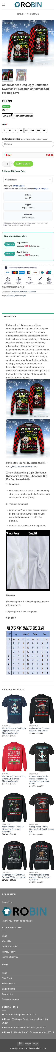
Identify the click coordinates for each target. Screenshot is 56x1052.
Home (20, 14)
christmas (10, 296)
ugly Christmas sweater (21, 466)
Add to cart (23, 164)
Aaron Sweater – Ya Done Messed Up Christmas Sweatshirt (13, 829)
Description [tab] (10, 316)
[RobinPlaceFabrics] (28, 4)
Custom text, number (11, 139)
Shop (4, 936)
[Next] (49, 43)
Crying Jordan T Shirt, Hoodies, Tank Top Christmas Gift (41, 829)
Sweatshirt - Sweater (28, 291)
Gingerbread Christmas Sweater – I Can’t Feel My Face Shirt (39, 877)
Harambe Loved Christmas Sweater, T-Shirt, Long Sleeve (14, 876)
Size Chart (7, 978)
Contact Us (7, 994)
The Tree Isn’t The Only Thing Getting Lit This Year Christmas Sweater (14, 778)
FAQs (4, 973)
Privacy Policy (8, 952)
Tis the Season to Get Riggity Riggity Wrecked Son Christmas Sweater (14, 730)
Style (4, 110)
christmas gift (20, 296)
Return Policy (8, 983)
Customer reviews (10, 999)
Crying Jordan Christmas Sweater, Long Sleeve (39, 729)
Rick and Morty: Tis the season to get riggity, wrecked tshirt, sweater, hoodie (39, 780)
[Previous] (6, 43)
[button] (3, 4)
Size (4, 124)
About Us (6, 941)
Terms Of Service (10, 957)
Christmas (33, 14)
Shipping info (8, 989)
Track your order (10, 946)
